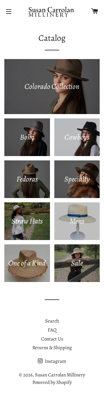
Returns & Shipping (52, 347)
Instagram (55, 361)
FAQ (52, 330)
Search (52, 321)
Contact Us (52, 339)
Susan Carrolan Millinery (60, 374)
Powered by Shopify (52, 382)
